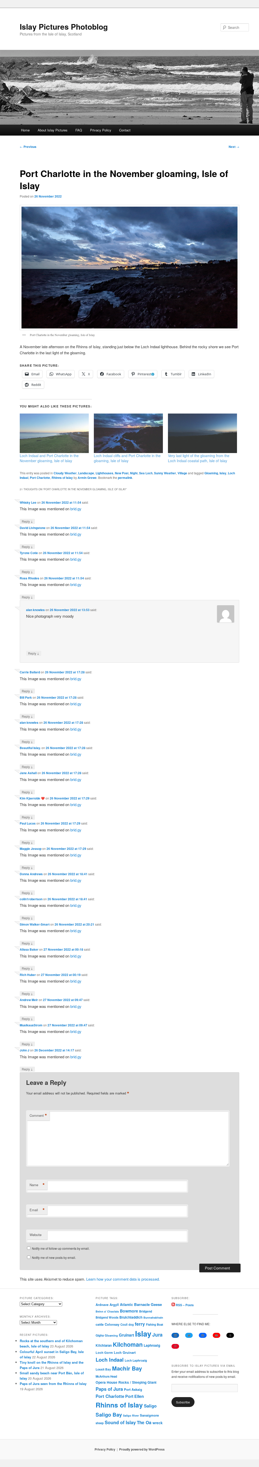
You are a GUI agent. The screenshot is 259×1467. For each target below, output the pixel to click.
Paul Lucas (28, 823)
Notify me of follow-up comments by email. (61, 1248)
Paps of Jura (109, 1388)
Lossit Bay (103, 1369)
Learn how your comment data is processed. (123, 1279)
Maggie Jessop (30, 848)
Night (134, 473)
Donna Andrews (31, 874)
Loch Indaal (110, 1359)
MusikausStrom (31, 1025)
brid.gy (75, 508)
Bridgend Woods (107, 1317)
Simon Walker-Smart (35, 924)
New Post (121, 473)
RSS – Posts (184, 1305)
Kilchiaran (104, 1345)
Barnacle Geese (148, 1304)
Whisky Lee (28, 502)
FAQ (78, 130)
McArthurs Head (106, 1376)
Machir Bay (127, 1368)
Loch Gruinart (125, 1352)
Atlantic (126, 1304)
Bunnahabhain (153, 1317)
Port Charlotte (40, 477)
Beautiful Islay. (30, 748)
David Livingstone (33, 527)
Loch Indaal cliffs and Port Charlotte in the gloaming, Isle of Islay (127, 458)
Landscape (86, 473)
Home (25, 130)
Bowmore (129, 1311)
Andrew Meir (29, 999)
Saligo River (131, 1415)
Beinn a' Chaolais (107, 1311)
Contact (125, 130)
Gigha (100, 1335)
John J (24, 1050)
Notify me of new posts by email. (54, 1257)
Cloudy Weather (65, 473)
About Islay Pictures (53, 130)
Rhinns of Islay (62, 477)
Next (234, 146)
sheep (100, 1423)
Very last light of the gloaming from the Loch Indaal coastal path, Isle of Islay (198, 458)
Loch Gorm (104, 1352)
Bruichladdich (130, 1317)
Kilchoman (128, 1344)
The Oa (144, 1422)
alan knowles (35, 610)
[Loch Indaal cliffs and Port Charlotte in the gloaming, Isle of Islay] (128, 433)
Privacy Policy (100, 130)
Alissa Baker (29, 949)
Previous (28, 146)
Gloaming (211, 473)
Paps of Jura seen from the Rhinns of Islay (53, 1383)
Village (182, 473)
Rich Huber (28, 974)
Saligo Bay (109, 1414)
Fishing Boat (154, 1324)
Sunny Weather (165, 473)
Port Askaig (133, 1389)
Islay (223, 473)
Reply (27, 521)
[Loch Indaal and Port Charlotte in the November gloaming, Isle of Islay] (54, 433)
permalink (125, 477)
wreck (158, 1422)
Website (35, 1234)
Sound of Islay (120, 1422)
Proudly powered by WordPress (142, 1449)
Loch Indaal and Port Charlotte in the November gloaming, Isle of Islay (49, 458)
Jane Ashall (28, 773)
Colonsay (112, 1324)
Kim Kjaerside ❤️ (32, 798)
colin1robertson (31, 899)
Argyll (114, 1304)
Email (37, 1210)
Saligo (150, 1406)
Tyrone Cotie (29, 553)
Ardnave (102, 1304)
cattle (100, 1324)
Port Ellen (134, 1396)
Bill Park (26, 697)
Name (37, 1185)
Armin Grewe (87, 477)
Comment (38, 1115)
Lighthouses (104, 473)
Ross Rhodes (29, 578)
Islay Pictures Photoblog (64, 26)
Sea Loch (146, 473)
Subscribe (183, 1402)
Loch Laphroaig (136, 1360)
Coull (123, 1324)
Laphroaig (152, 1345)
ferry (140, 1324)
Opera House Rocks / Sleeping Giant (126, 1382)
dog (131, 1324)
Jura (157, 1334)
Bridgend (145, 1311)
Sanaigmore (149, 1415)
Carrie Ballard (30, 672)
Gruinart (126, 1335)
